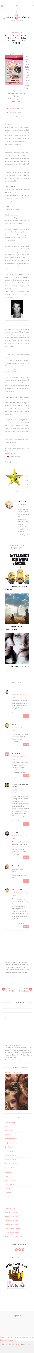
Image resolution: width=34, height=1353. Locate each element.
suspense (8, 1189)
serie (6, 1176)
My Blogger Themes (14, 1344)
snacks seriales (10, 1184)
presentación (9, 1151)
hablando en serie (11, 1139)
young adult (8, 1193)
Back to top (26, 1350)
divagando (8, 1130)
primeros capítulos (11, 1159)
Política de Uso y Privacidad (14, 1237)
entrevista (8, 1135)
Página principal (10, 1208)
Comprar (11, 108)
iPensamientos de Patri (20, 785)
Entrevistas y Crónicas (12, 1225)
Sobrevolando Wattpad (12, 1229)
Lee (6, 209)
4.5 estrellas (17, 32)
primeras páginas (10, 1155)
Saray (14, 691)
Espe (14, 724)
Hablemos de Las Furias (13, 1072)
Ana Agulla (17, 889)
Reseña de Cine (10, 1122)
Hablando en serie (11, 1216)
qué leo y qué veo (11, 1164)
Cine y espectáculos (11, 1221)
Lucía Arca (22, 501)
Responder (26, 716)
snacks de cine (10, 1180)
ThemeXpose (5, 1346)
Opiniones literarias (11, 1212)
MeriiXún (16, 866)
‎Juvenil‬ (7, 1197)
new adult (8, 1147)
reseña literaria (10, 1168)
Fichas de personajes (12, 1233)
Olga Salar (17, 753)
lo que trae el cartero (12, 1143)
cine (6, 1126)
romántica (8, 1172)
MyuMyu (15, 832)
